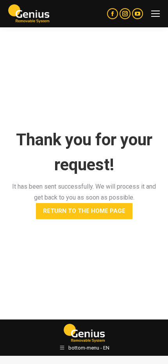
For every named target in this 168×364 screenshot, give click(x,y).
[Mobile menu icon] (155, 13)
